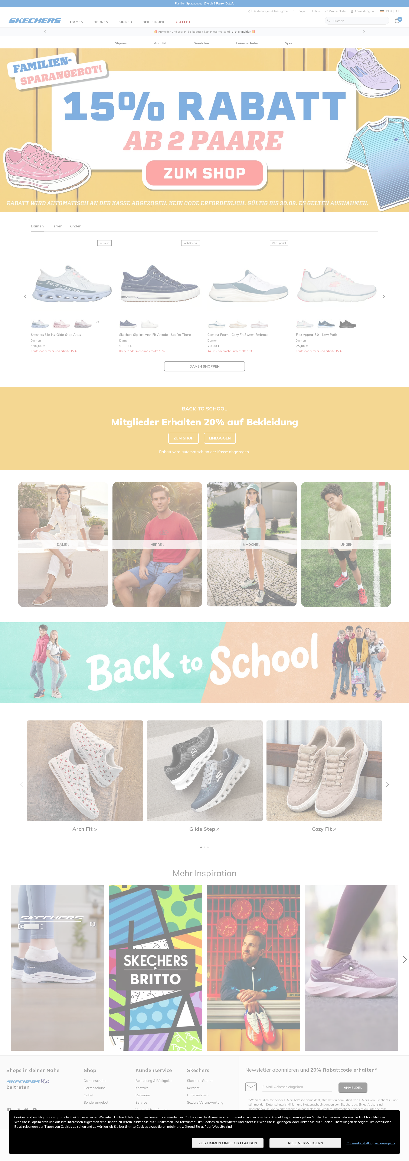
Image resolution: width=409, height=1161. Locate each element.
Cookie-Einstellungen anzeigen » (371, 1143)
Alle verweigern (305, 1143)
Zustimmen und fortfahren (227, 1143)
